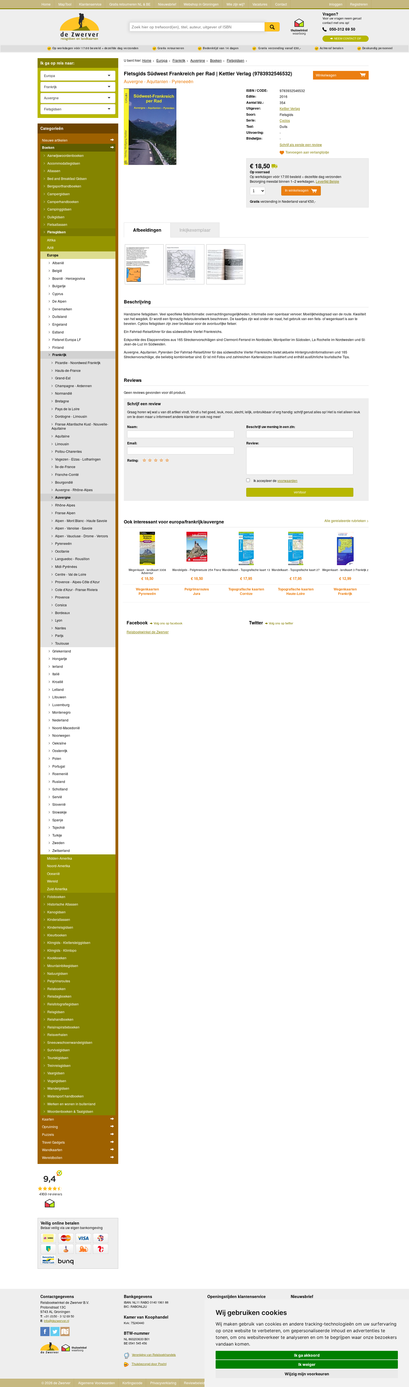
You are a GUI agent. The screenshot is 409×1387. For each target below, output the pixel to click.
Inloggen (336, 4)
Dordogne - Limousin (70, 416)
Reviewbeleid (194, 1382)
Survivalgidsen (58, 1049)
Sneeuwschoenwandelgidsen (69, 1042)
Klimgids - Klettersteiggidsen (68, 942)
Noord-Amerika (58, 865)
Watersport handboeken (65, 1096)
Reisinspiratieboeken (63, 1027)
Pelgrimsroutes (58, 980)
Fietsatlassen (56, 224)
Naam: (132, 426)
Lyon (58, 620)
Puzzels (48, 1134)
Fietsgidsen (56, 231)
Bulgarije (58, 285)
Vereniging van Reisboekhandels (154, 1354)
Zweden (58, 842)
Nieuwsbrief (167, 4)
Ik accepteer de (275, 480)
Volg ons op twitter (281, 623)
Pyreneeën (63, 543)
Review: (252, 443)
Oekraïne (58, 743)
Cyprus (57, 293)
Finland (57, 347)
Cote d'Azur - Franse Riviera (76, 589)
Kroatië (57, 681)
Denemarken (61, 308)
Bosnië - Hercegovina (68, 278)
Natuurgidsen (57, 973)
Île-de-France (64, 466)
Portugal (58, 766)
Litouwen (58, 696)
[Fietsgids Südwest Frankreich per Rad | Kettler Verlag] (150, 125)
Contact (281, 4)
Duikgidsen (55, 216)
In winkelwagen (297, 191)
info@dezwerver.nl (56, 1320)
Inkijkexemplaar (194, 230)
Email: (132, 443)
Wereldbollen (52, 1157)
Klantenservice (90, 4)
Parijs (58, 635)
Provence (62, 597)
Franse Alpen (64, 512)
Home (46, 4)
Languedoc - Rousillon (72, 558)
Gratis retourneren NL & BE (130, 4)
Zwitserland (60, 850)
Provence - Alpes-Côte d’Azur (77, 581)
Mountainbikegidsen (62, 965)
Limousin (61, 443)
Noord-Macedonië (65, 727)
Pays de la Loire (67, 408)
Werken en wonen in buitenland (70, 1103)
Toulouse (61, 643)
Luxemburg (60, 704)
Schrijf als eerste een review (301, 144)
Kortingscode (132, 1382)
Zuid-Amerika (57, 888)
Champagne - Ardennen (73, 385)
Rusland (58, 781)
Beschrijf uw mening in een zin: (270, 426)
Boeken (48, 147)
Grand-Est (62, 377)
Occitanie (61, 551)
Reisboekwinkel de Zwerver (148, 631)
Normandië (63, 393)
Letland (57, 689)
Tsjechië (58, 827)
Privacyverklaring (163, 1382)
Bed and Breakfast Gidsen (66, 178)
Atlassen (53, 170)
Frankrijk (58, 354)
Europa (52, 255)
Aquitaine (62, 436)
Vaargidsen (55, 1072)
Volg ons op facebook (168, 623)
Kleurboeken (56, 935)
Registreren (359, 4)
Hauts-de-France (67, 370)
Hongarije (59, 658)
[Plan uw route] (65, 1331)
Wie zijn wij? (235, 4)
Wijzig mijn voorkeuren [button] (307, 1373)
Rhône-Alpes (64, 505)
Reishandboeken (59, 1019)
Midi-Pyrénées (65, 566)
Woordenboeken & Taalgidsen (69, 1111)
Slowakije (59, 812)
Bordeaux (62, 612)
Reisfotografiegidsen (62, 1004)
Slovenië (58, 804)
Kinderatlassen (58, 919)
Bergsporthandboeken (63, 186)
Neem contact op (347, 38)
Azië (50, 247)
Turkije (56, 835)
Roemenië (59, 773)
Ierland (57, 666)
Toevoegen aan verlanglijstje (307, 152)
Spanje (57, 819)
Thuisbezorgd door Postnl (149, 1363)
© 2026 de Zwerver (55, 1382)
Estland (57, 332)
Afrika (51, 240)
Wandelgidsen (57, 1088)
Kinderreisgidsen (59, 927)
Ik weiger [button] (307, 1364)
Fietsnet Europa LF (66, 339)
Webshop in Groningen (201, 4)
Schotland (59, 789)
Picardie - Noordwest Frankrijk (77, 362)
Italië (55, 673)
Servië (56, 796)
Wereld (52, 881)
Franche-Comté (66, 474)
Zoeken (272, 26)
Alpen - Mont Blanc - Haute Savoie (80, 520)
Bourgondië (63, 482)
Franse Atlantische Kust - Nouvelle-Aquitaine (79, 426)
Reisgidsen (55, 1011)
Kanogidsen (56, 911)
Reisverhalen (57, 1034)
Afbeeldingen (147, 230)
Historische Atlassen (62, 904)
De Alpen (58, 301)
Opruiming (50, 1126)
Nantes (60, 627)
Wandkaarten (52, 1149)
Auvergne (62, 497)
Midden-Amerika (59, 858)
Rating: (133, 460)
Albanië (57, 262)
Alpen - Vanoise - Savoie (73, 528)
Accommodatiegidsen (63, 163)
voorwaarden (287, 480)
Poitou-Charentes (68, 451)
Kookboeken (56, 957)
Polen (56, 758)
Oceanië (53, 873)
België (56, 270)
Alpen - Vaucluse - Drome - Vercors (81, 535)
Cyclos (285, 120)
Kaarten (48, 1119)
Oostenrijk (59, 750)
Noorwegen (60, 735)
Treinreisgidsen (58, 1065)
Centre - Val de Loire (70, 574)
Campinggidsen (59, 209)
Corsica (60, 604)
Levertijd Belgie (327, 181)
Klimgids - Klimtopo (61, 950)
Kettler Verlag (290, 108)
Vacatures (259, 4)
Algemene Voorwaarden (96, 1382)
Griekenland (61, 651)
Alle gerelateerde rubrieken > (346, 520)
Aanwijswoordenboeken (65, 155)
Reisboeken (56, 988)
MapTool (65, 4)
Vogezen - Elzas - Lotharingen (77, 459)
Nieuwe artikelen (55, 140)
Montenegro (61, 712)
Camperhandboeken (62, 201)
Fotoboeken (55, 896)
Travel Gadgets (53, 1142)
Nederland (59, 720)
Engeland (59, 324)
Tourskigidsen (57, 1057)
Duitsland (59, 316)
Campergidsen (58, 193)
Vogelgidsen (56, 1080)
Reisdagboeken (59, 996)
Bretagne (61, 401)
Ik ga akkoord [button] (307, 1355)
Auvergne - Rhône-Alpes (73, 489)
